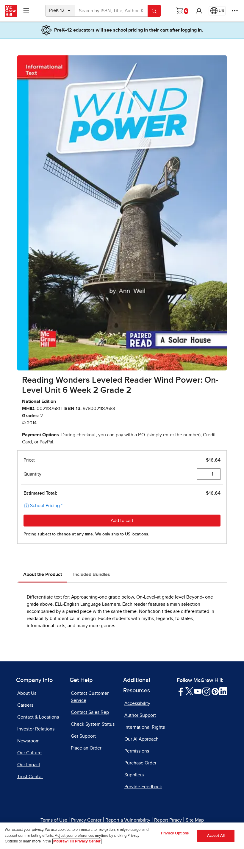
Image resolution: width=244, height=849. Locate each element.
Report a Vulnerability (127, 820)
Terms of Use (53, 820)
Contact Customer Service (90, 697)
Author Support (140, 715)
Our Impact (28, 764)
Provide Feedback (143, 786)
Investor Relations (35, 729)
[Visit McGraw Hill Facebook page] (181, 690)
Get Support (83, 736)
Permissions (136, 751)
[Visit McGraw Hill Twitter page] (189, 690)
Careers (25, 705)
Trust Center (30, 776)
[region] (122, 835)
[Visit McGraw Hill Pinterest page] (215, 690)
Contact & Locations (38, 717)
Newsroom (28, 741)
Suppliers (134, 774)
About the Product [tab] (42, 574)
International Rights (144, 727)
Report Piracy (168, 820)
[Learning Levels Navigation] (26, 10)
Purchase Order (140, 763)
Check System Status (93, 724)
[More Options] (235, 11)
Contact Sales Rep (90, 712)
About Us (26, 693)
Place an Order (86, 748)
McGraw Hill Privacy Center (77, 841)
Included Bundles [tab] (91, 574)
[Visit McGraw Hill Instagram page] (206, 690)
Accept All (216, 836)
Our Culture (29, 752)
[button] (199, 11)
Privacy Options (175, 833)
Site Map (195, 820)
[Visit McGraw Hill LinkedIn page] (223, 690)
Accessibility (137, 703)
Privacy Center (86, 820)
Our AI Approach (141, 739)
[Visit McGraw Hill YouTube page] (198, 690)
